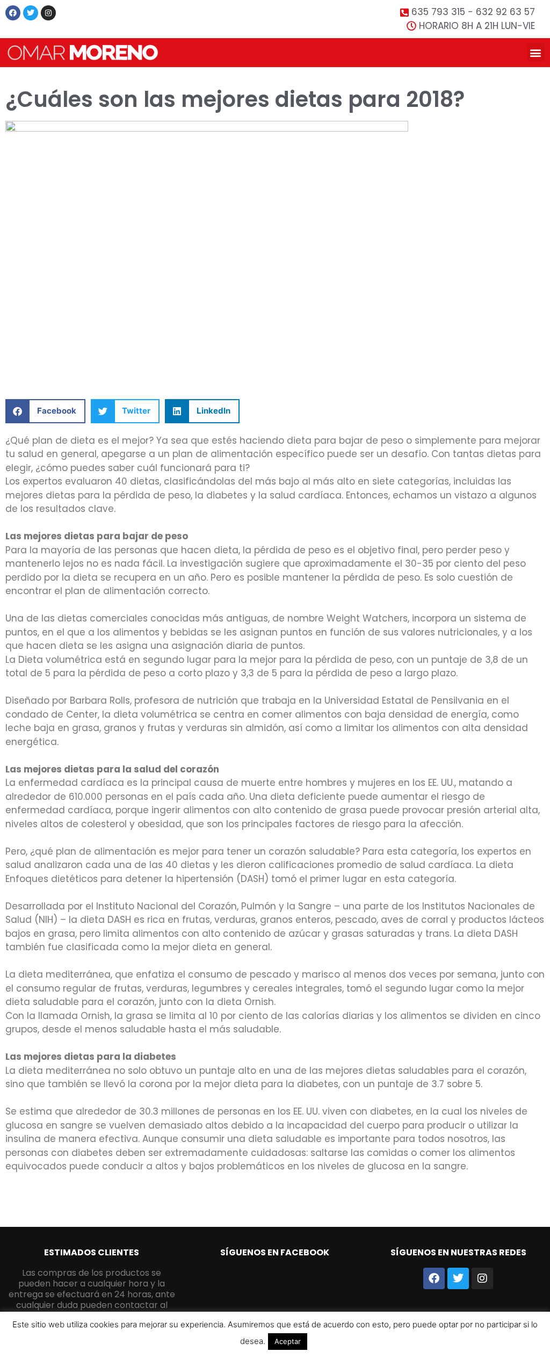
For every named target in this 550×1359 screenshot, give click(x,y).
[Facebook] (12, 12)
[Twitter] (30, 12)
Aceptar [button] (287, 1341)
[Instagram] (48, 12)
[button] (536, 52)
